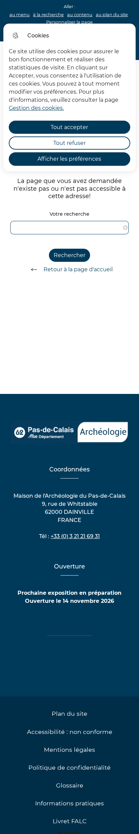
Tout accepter (69, 127)
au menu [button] (19, 14)
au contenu (79, 14)
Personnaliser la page (69, 22)
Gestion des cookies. (36, 108)
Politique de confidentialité (69, 767)
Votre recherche (69, 214)
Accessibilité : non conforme (69, 731)
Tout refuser (69, 143)
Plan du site (69, 713)
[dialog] (69, 97)
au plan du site (112, 14)
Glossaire (69, 785)
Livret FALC (70, 821)
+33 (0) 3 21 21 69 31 (75, 536)
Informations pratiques (69, 803)
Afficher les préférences (69, 159)
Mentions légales (69, 749)
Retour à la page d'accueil (78, 269)
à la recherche (48, 14)
